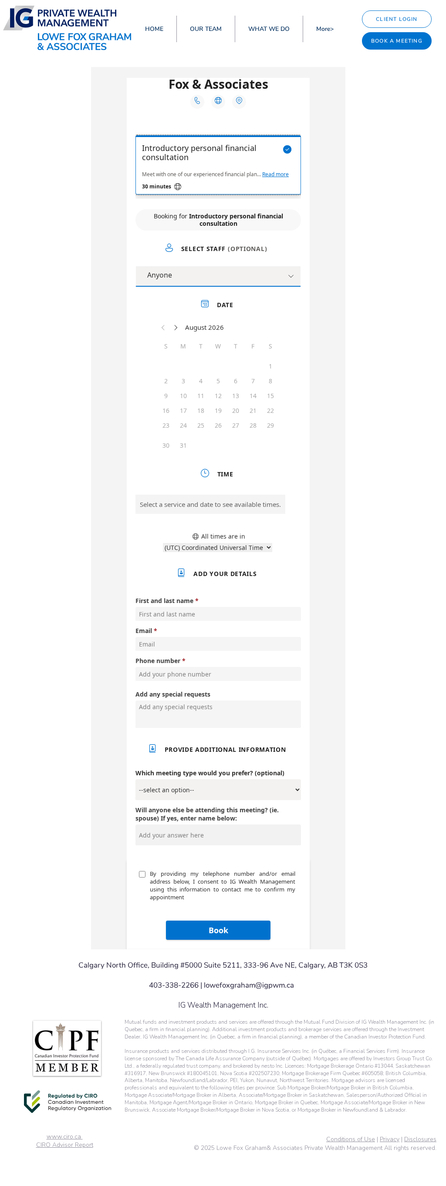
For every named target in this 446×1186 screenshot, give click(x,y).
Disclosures (420, 1139)
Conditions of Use (350, 1139)
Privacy (389, 1139)
